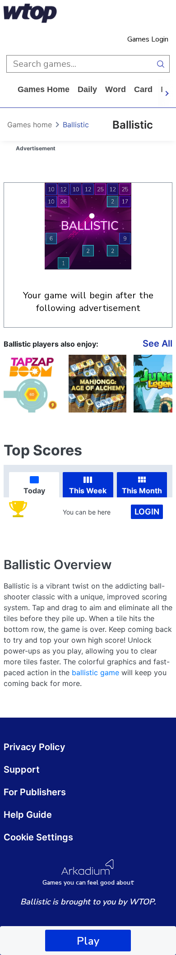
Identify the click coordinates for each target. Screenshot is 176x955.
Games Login (147, 39)
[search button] (161, 64)
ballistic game (95, 672)
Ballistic (76, 124)
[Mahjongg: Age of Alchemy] (97, 384)
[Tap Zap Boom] (32, 384)
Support (22, 769)
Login (146, 511)
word (115, 89)
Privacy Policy (34, 747)
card (143, 89)
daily (87, 89)
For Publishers (35, 792)
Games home (43, 89)
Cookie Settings (38, 837)
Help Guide (28, 814)
